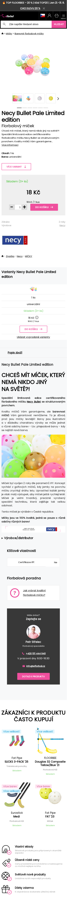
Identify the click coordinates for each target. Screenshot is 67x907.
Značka (10, 256)
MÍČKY (28, 256)
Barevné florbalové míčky (29, 33)
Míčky (9, 33)
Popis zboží (15, 352)
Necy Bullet (34, 401)
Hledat (59, 24)
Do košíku (42, 207)
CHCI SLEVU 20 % (30, 8)
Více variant (14, 166)
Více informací (10, 145)
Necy (62, 225)
